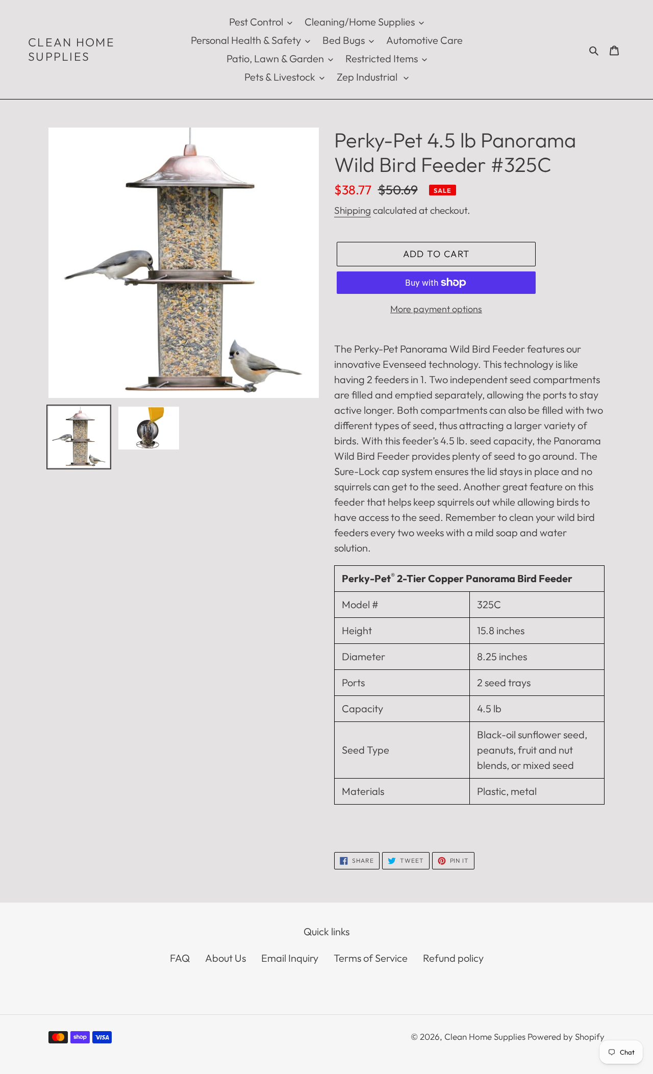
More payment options (436, 309)
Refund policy (453, 958)
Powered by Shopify (566, 1036)
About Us (225, 958)
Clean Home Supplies (71, 49)
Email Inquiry (289, 958)
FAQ (180, 958)
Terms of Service (371, 958)
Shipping (352, 210)
